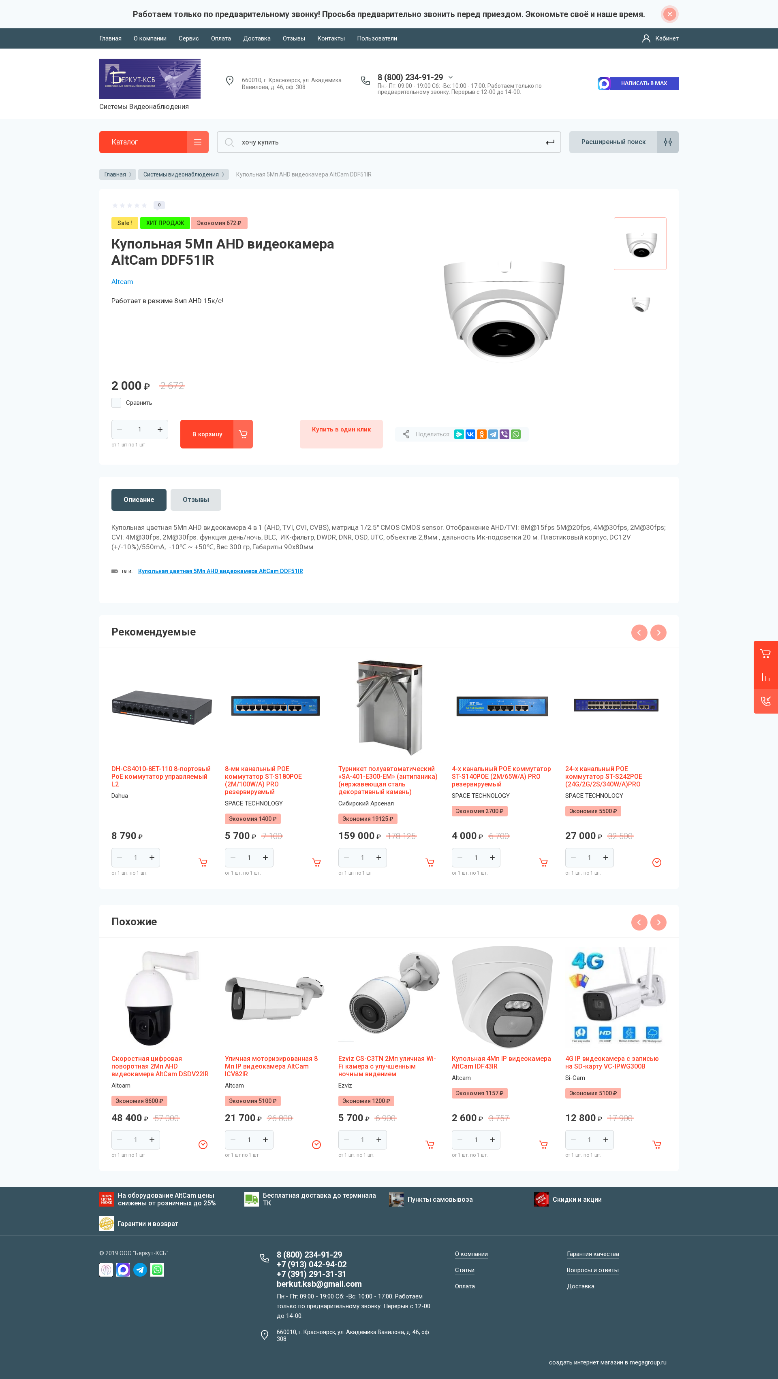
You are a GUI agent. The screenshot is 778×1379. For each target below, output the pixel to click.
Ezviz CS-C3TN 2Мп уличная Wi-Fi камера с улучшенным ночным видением (387, 1066)
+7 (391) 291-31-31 (311, 1274)
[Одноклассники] (482, 434)
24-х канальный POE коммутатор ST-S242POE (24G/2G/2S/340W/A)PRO (603, 776)
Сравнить (139, 402)
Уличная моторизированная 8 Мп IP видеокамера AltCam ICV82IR (271, 1066)
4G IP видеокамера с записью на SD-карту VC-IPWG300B (612, 1062)
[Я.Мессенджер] (459, 434)
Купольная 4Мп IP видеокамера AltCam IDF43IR (501, 1062)
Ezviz (345, 1085)
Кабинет (667, 38)
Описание (139, 500)
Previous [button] (639, 633)
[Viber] (504, 434)
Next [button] (658, 633)
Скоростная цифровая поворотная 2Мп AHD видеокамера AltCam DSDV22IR (160, 1066)
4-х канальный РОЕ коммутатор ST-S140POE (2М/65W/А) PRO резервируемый (501, 776)
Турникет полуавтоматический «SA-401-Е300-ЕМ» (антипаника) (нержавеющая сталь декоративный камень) (388, 780)
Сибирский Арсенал (366, 803)
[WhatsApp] (516, 434)
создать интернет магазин (586, 1362)
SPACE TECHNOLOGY (254, 803)
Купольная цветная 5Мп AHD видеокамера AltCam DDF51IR (220, 571)
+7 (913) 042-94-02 (311, 1264)
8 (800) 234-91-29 (410, 77)
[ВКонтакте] (470, 434)
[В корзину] (203, 862)
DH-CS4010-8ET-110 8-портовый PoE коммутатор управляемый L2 (161, 776)
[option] (498, 304)
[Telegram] (493, 434)
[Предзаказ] (657, 862)
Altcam (122, 282)
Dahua (119, 795)
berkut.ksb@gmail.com (319, 1284)
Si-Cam (575, 1078)
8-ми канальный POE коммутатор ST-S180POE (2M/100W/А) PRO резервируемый (263, 780)
